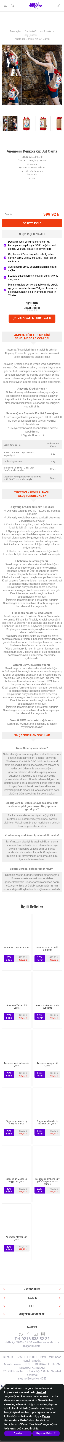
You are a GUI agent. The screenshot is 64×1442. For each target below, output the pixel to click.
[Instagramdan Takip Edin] (36, 1334)
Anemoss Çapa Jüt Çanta (16, 947)
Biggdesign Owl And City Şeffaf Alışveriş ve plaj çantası (47, 1181)
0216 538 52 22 (36, 1339)
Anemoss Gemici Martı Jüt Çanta (47, 1006)
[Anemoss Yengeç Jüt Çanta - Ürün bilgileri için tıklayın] (47, 1044)
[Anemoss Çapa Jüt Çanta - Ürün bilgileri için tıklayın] (16, 929)
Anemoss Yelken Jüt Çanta (16, 1006)
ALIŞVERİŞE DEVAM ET (32, 234)
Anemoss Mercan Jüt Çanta (16, 1238)
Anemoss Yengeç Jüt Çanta (47, 1064)
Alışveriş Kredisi (32, 308)
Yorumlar (32, 305)
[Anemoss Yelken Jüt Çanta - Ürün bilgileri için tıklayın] (16, 986)
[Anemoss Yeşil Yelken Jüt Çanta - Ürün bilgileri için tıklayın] (16, 1044)
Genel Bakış (32, 303)
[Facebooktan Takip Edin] (28, 1334)
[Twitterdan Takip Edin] (21, 1334)
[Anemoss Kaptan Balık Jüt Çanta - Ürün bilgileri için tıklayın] (47, 929)
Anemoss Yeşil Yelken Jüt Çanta (16, 1064)
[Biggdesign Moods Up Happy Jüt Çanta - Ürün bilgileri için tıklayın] (16, 1160)
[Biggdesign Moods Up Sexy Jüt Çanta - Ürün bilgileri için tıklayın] (16, 1102)
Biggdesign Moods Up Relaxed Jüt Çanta (47, 1122)
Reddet (41, 1392)
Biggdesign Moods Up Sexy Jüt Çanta (16, 1122)
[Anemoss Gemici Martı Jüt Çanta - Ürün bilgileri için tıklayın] (47, 986)
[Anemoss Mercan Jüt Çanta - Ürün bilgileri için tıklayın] (16, 1218)
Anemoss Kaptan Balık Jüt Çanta (47, 948)
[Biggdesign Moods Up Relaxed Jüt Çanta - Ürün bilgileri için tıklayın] (47, 1102)
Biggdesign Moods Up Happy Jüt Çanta (16, 1180)
